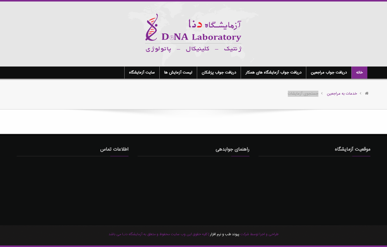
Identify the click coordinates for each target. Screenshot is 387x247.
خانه (359, 72)
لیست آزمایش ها (178, 72)
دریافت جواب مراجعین (329, 72)
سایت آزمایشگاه (142, 72)
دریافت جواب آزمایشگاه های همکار (273, 72)
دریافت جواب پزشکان (219, 72)
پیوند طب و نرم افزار (224, 234)
